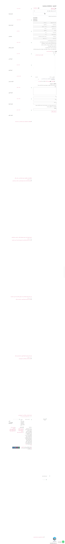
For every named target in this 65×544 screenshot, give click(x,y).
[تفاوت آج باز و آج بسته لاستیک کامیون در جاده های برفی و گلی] (20, 299)
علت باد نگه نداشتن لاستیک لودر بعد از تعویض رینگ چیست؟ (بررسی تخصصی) (21, 296)
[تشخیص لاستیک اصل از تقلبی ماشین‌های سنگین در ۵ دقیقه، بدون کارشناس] (20, 180)
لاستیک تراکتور (11, 115)
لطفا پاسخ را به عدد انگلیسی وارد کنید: (51, 106)
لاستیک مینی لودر (11, 81)
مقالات (28, 179)
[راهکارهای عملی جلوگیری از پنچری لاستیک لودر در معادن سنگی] (20, 121)
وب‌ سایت (55, 102)
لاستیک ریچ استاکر (11, 47)
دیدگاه (55, 86)
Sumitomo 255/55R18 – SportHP (49, 6)
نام (55, 96)
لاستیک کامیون (11, 92)
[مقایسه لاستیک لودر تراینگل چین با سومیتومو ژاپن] (20, 358)
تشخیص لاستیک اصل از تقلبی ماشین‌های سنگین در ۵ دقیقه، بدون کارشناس (22, 237)
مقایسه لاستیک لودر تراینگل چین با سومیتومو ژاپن (25, 415)
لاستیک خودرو (48, 51)
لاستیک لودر (10, 36)
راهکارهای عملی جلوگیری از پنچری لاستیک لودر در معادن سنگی (48, 79)
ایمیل (55, 99)
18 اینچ (51, 51)
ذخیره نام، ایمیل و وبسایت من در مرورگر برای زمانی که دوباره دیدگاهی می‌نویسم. (45, 105)
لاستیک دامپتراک (11, 25)
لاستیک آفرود (10, 70)
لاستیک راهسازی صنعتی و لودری (25, 416)
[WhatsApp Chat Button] (63, 542)
